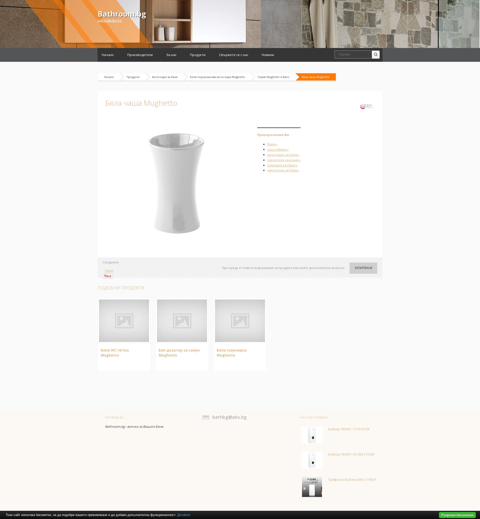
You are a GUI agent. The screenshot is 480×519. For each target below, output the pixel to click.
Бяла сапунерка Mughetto (231, 353)
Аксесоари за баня (165, 77)
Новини (268, 54)
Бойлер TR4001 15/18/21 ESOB (351, 454)
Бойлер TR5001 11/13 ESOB (349, 429)
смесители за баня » (283, 170)
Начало (108, 54)
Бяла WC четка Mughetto (115, 353)
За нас (171, 54)
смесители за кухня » (283, 160)
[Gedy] (367, 106)
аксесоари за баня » (283, 154)
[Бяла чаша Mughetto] (177, 184)
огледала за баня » (282, 165)
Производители (140, 54)
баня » (272, 144)
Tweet (109, 270)
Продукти (198, 54)
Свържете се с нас (233, 54)
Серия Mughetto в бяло (273, 77)
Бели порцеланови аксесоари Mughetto (217, 77)
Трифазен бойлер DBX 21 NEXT (352, 479)
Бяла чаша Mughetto (316, 77)
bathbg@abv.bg (110, 20)
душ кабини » (277, 149)
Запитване (363, 268)
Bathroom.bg (122, 14)
